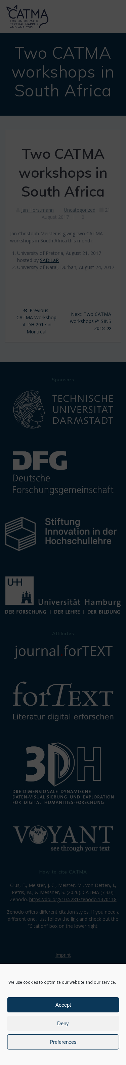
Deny (63, 1023)
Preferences (63, 1042)
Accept (63, 1005)
